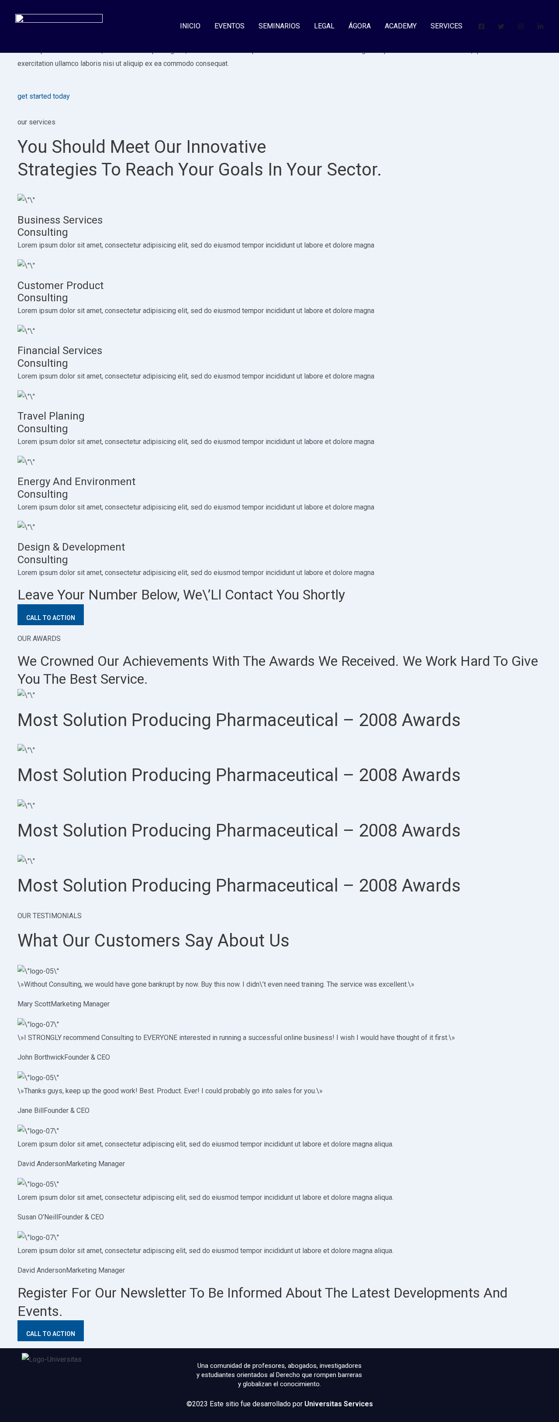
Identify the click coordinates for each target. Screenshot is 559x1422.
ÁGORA (360, 26)
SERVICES (446, 26)
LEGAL (324, 26)
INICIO (190, 26)
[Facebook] (481, 26)
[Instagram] (521, 26)
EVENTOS (229, 26)
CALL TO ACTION (50, 617)
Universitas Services (338, 1404)
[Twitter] (501, 26)
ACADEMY (401, 26)
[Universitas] (59, 25)
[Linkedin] (540, 26)
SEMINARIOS (279, 26)
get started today (43, 96)
